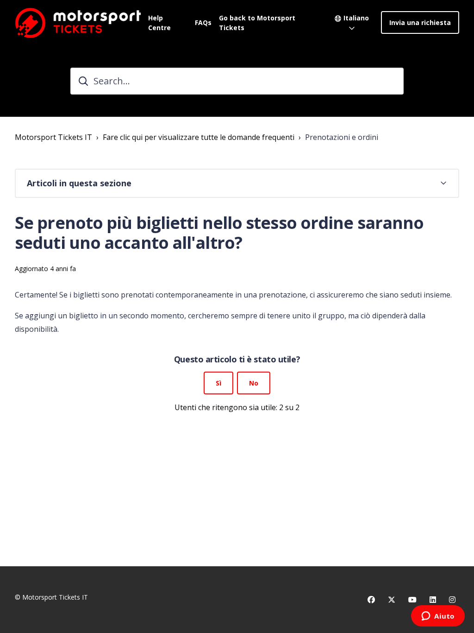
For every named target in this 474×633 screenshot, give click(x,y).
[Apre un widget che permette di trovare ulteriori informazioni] (438, 616)
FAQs (203, 22)
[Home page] (78, 22)
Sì (218, 383)
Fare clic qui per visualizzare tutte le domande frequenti (198, 137)
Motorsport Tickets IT (53, 137)
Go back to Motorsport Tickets (257, 22)
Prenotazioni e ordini (341, 137)
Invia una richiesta (420, 22)
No (253, 383)
